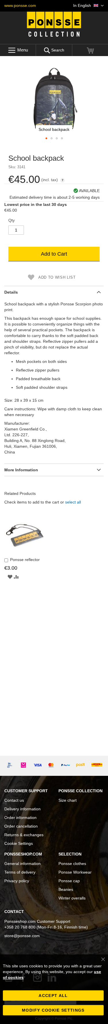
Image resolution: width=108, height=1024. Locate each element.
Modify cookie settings (53, 1010)
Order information (20, 817)
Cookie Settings (18, 843)
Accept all (53, 995)
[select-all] (73, 502)
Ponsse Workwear (75, 872)
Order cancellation (21, 826)
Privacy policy (16, 880)
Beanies (65, 889)
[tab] (54, 292)
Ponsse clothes (72, 863)
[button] (88, 6)
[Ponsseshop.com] (54, 24)
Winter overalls (72, 898)
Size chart (67, 800)
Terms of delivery (19, 872)
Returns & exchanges (23, 834)
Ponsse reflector (25, 559)
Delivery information (22, 809)
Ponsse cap (69, 880)
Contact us (14, 800)
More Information (21, 470)
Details (11, 292)
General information (22, 863)
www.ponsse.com (20, 5)
